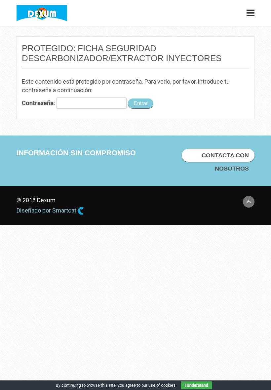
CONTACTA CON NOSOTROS (225, 157)
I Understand (196, 385)
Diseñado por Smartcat (47, 210)
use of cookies (161, 385)
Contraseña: (39, 102)
